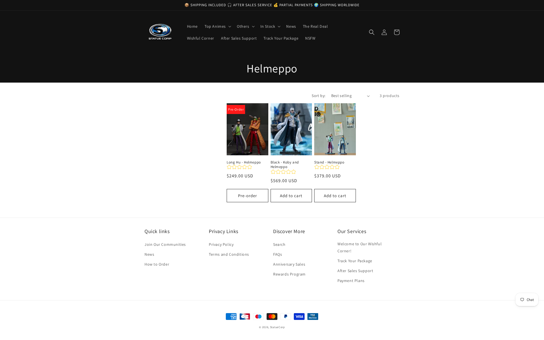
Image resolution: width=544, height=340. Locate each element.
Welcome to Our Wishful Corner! (359, 247)
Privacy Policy (221, 244)
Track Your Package (354, 260)
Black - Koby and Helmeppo (285, 164)
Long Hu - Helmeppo (244, 162)
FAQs (277, 254)
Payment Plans (351, 280)
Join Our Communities (165, 244)
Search (279, 244)
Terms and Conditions (229, 254)
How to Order (156, 264)
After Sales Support (355, 270)
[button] (217, 26)
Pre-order (247, 195)
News (149, 254)
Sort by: (318, 95)
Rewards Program (289, 274)
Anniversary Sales (289, 264)
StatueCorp (277, 327)
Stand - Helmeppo (329, 162)
